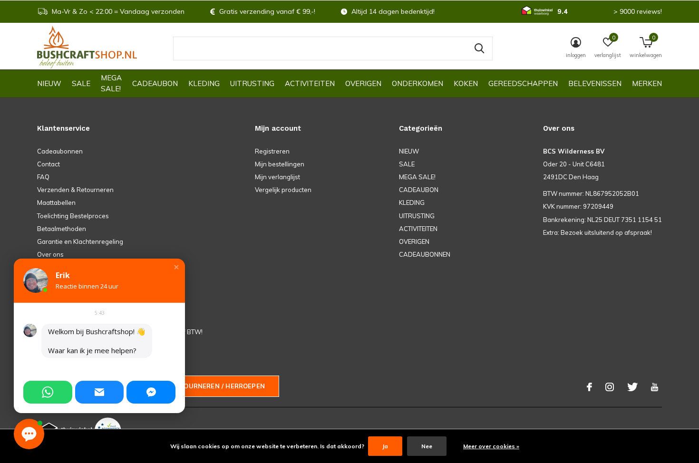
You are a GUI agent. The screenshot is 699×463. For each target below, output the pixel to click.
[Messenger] (150, 392)
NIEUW (49, 83)
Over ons (50, 254)
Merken (647, 83)
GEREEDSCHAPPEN (523, 83)
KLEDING (204, 83)
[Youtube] (654, 386)
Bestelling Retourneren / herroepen (197, 386)
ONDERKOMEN (417, 83)
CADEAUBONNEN (424, 254)
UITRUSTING (252, 83)
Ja (385, 446)
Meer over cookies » (491, 446)
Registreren (272, 151)
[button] (176, 267)
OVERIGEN (363, 83)
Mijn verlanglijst (277, 177)
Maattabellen (56, 202)
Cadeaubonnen (60, 151)
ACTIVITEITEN (310, 83)
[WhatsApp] (47, 392)
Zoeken (479, 48)
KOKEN (466, 83)
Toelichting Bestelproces (73, 216)
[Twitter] (632, 386)
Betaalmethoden (61, 228)
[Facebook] (589, 386)
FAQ (43, 177)
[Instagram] (609, 386)
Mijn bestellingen (279, 164)
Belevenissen (594, 83)
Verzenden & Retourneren (75, 189)
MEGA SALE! (111, 83)
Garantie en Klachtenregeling (80, 241)
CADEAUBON (155, 83)
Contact (48, 164)
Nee (426, 446)
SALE (81, 83)
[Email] (99, 392)
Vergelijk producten (283, 189)
